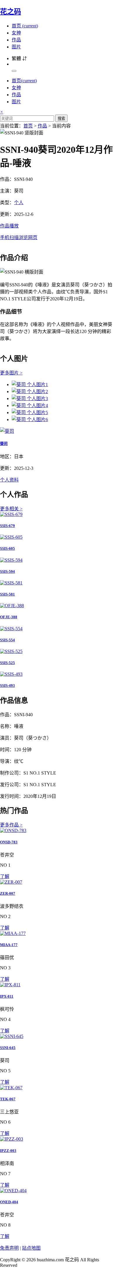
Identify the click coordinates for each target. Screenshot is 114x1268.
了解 (4, 876)
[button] (57, 231)
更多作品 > (11, 824)
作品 (16, 39)
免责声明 (9, 1248)
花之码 (10, 11)
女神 (16, 32)
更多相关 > (11, 508)
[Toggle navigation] (14, 71)
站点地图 (31, 1248)
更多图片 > (11, 372)
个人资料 (9, 479)
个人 (18, 202)
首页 (25, 25)
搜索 (61, 118)
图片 (16, 46)
